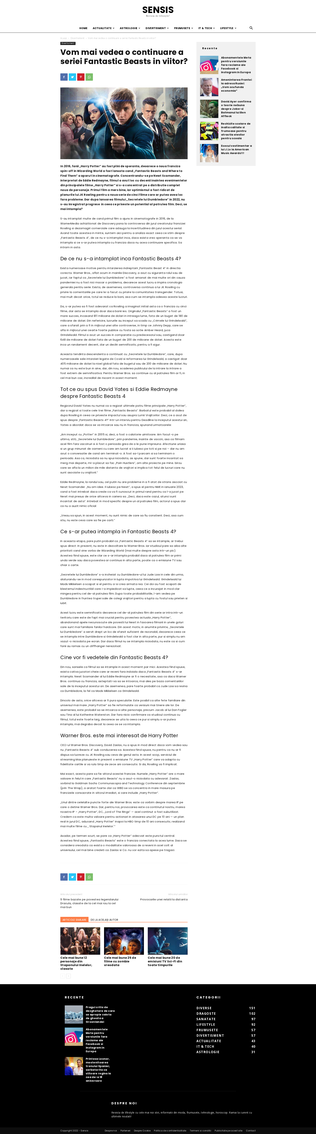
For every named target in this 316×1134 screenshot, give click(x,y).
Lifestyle (227, 28)
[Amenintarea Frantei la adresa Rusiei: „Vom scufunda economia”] (209, 87)
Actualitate (102, 28)
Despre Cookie (142, 1130)
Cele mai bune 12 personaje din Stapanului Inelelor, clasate (76, 963)
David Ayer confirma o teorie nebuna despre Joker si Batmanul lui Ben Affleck (236, 109)
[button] (251, 28)
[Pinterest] (80, 77)
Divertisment (156, 28)
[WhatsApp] (89, 77)
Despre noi (111, 1130)
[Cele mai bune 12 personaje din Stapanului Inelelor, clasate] (80, 941)
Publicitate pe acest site (228, 1130)
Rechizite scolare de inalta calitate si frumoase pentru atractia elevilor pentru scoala (236, 131)
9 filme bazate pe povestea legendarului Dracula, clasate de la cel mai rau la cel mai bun (89, 903)
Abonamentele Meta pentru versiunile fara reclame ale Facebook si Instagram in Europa (236, 65)
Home (83, 28)
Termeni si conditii (200, 1130)
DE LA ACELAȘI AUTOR (104, 920)
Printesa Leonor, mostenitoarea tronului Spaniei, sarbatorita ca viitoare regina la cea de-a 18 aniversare (98, 1070)
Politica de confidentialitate (170, 1130)
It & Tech (205, 28)
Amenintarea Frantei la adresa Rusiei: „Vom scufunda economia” (236, 85)
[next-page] (68, 976)
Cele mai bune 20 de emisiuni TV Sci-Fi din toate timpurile (165, 961)
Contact (251, 1130)
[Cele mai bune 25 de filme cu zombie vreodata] (124, 941)
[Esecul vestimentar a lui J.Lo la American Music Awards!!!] (209, 153)
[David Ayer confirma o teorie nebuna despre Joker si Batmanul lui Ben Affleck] (209, 109)
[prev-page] (62, 976)
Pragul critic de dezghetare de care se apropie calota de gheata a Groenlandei (100, 1014)
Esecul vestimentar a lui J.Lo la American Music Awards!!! (236, 149)
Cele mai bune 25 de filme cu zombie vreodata (120, 961)
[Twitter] (72, 77)
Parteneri (126, 1130)
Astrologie (128, 28)
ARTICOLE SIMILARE (74, 920)
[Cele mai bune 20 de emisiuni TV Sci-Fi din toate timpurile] (168, 941)
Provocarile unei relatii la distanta (164, 899)
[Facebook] (64, 77)
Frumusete (182, 28)
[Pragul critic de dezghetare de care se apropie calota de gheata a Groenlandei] (74, 1014)
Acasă (63, 38)
